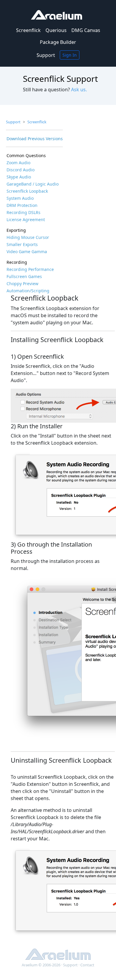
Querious (56, 30)
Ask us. (79, 89)
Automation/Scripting (28, 290)
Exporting (16, 230)
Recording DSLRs (23, 212)
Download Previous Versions (35, 138)
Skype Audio (19, 177)
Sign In (69, 55)
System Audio (20, 198)
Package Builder (58, 42)
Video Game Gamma (27, 251)
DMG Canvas (85, 30)
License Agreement (26, 219)
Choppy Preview (22, 283)
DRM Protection (22, 205)
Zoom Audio (18, 162)
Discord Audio (21, 170)
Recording (17, 262)
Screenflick (28, 30)
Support (46, 55)
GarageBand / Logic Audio (33, 184)
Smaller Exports (22, 244)
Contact (87, 965)
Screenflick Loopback (27, 191)
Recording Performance (30, 269)
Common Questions (26, 155)
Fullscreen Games (24, 276)
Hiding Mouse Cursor (28, 237)
